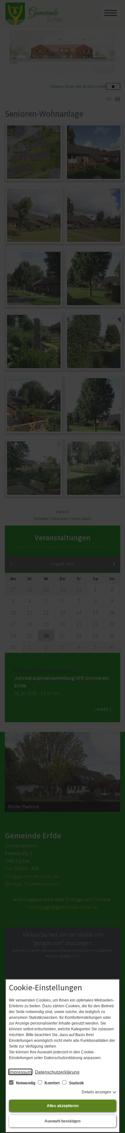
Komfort (52, 1083)
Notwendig (25, 1083)
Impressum (20, 1071)
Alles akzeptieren (63, 1106)
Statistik (76, 1083)
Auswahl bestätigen (62, 1121)
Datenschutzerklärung (57, 1071)
